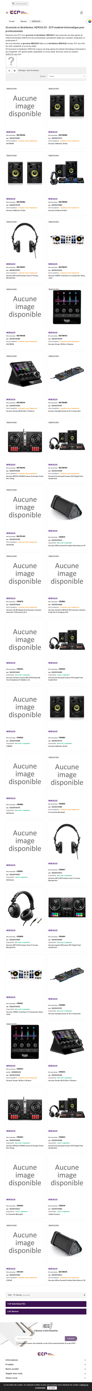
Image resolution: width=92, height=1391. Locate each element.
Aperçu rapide (41, 95)
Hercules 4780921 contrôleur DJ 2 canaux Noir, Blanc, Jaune (66, 277)
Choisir (67, 76)
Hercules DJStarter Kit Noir (57, 210)
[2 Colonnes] (9, 70)
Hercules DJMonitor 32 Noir (58, 144)
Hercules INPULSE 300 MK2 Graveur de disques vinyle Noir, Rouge (24, 477)
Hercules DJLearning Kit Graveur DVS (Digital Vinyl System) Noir (65, 477)
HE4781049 (10, 545)
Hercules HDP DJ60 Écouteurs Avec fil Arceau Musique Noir (22, 277)
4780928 (9, 746)
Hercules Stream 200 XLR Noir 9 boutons (20, 411)
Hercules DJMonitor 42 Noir (16, 210)
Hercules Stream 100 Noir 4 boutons (60, 344)
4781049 (9, 1280)
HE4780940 (10, 144)
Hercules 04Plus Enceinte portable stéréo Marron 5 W (66, 546)
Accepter (52, 1388)
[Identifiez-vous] (82, 12)
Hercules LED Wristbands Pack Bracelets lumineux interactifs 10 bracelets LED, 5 (23, 611)
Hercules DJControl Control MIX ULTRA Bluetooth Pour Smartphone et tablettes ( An (23, 679)
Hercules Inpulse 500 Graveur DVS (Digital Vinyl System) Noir (64, 946)
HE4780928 (10, 344)
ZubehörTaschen (54, 1214)
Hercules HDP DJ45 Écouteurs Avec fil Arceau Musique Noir (22, 946)
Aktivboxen (10, 813)
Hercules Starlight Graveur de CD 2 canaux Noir (64, 411)
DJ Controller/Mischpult (56, 812)
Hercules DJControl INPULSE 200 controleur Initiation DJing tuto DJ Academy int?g (66, 611)
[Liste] (14, 70)
